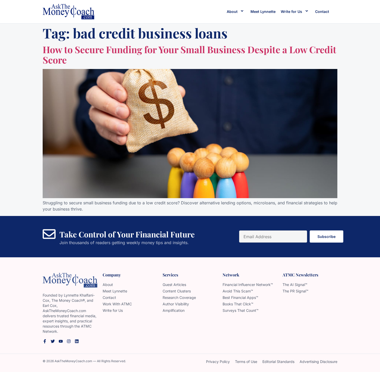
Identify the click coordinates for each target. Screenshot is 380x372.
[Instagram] (69, 341)
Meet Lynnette (263, 11)
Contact (322, 11)
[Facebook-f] (45, 341)
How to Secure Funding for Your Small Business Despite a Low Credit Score (189, 54)
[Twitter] (53, 341)
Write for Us (291, 11)
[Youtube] (61, 341)
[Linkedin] (77, 341)
